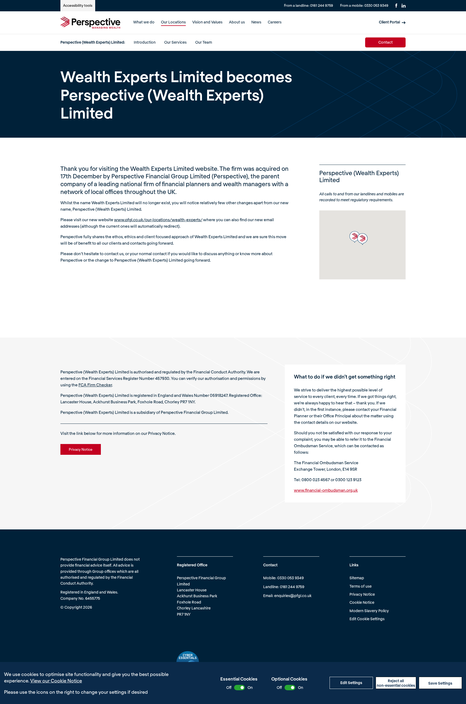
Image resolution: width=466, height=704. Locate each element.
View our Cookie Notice (56, 681)
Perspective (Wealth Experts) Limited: (92, 42)
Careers (275, 22)
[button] (355, 237)
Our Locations (173, 22)
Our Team (203, 42)
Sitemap (357, 577)
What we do (144, 22)
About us (237, 22)
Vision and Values (207, 22)
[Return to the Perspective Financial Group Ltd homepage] (90, 23)
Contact (385, 42)
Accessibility (77, 5)
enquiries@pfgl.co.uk (292, 595)
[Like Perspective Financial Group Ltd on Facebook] (396, 6)
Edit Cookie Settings (367, 618)
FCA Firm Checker (95, 384)
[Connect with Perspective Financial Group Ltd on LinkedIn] (404, 6)
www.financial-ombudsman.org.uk (326, 490)
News (256, 22)
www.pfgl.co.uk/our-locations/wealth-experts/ (158, 219)
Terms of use (361, 586)
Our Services (175, 42)
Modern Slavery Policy (369, 610)
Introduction (145, 42)
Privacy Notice (362, 594)
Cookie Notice (362, 602)
